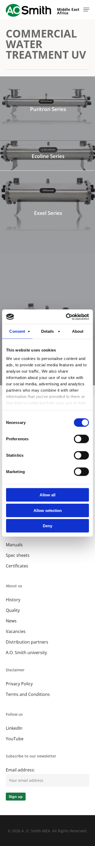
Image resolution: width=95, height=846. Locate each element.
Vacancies (16, 631)
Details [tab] (47, 331)
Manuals (14, 545)
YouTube (14, 739)
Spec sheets (18, 555)
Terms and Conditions (28, 694)
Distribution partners (27, 642)
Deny (47, 526)
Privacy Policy (19, 684)
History (13, 600)
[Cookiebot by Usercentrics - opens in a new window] (67, 316)
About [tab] (78, 331)
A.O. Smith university (26, 652)
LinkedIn (14, 728)
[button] (86, 9)
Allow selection (48, 510)
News (11, 621)
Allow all (47, 495)
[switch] (81, 439)
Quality (13, 610)
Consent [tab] (17, 331)
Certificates (17, 566)
